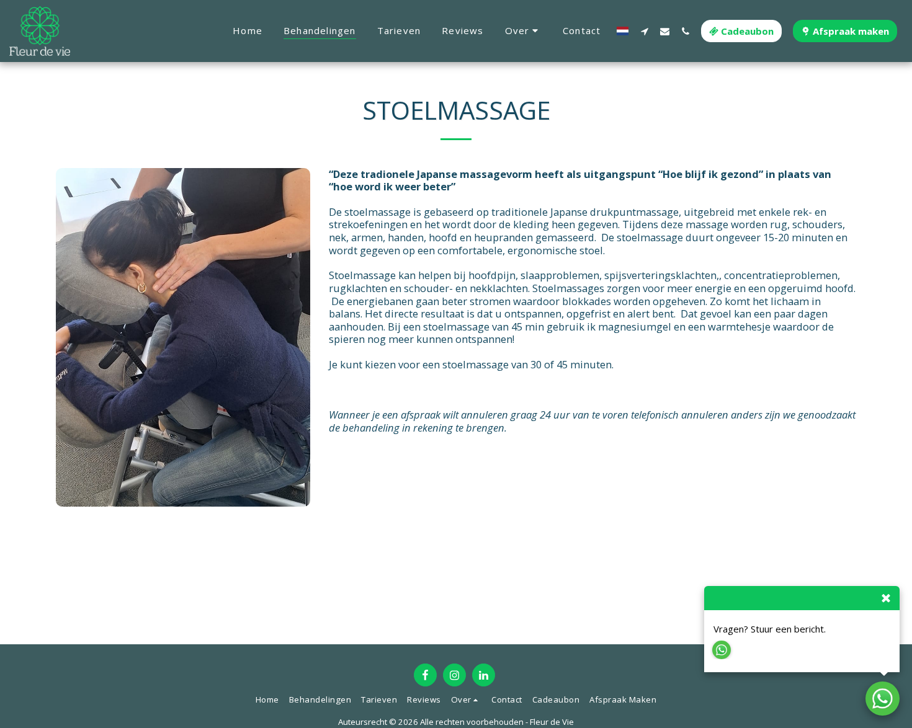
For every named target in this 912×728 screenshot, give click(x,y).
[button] (523, 31)
